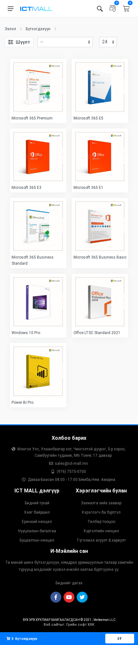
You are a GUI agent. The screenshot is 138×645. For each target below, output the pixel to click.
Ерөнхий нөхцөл (37, 521)
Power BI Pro (22, 402)
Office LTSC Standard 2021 (96, 333)
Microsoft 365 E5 (88, 118)
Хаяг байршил (37, 512)
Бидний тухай (37, 503)
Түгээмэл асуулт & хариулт (101, 540)
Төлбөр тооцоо (101, 521)
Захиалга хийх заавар (101, 503)
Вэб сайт (52, 625)
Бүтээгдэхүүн (38, 29)
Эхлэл (10, 29)
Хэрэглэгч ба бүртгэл (101, 512)
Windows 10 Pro (26, 333)
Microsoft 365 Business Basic (99, 257)
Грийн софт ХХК (80, 625)
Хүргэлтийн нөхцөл (101, 531)
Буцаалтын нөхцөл (37, 540)
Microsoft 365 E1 (88, 187)
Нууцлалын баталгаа (37, 531)
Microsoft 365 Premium (32, 118)
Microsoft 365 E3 (26, 187)
